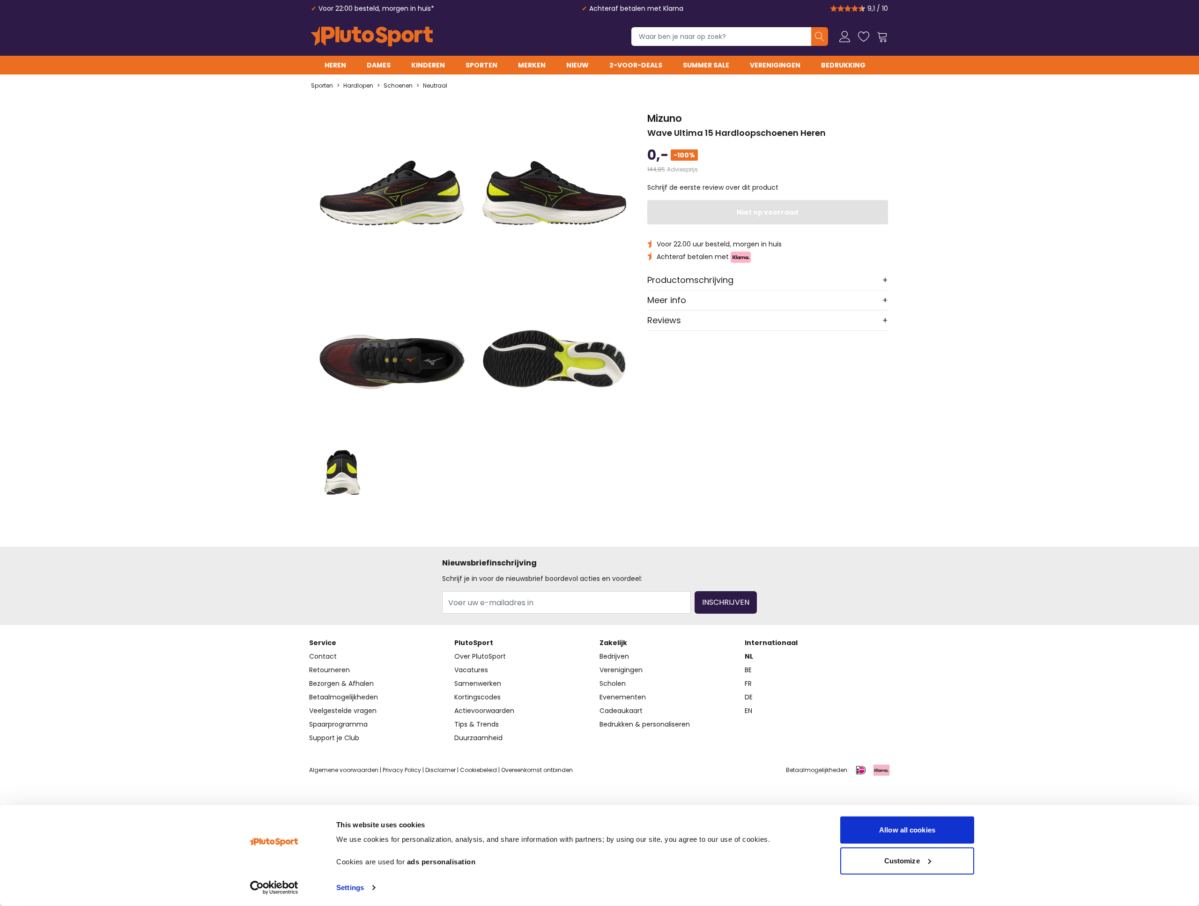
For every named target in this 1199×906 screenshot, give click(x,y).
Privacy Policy (402, 770)
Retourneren (329, 670)
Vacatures (471, 670)
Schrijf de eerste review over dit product (712, 187)
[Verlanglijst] (863, 36)
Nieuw (577, 65)
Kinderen (428, 65)
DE (749, 697)
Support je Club (334, 738)
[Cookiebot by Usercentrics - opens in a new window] (274, 888)
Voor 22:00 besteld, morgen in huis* (376, 8)
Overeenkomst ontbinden (537, 770)
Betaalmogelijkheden (343, 697)
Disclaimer (440, 770)
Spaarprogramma (338, 724)
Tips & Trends (476, 724)
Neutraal (435, 85)
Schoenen (398, 85)
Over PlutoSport (480, 656)
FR (748, 683)
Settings (350, 887)
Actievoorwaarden (484, 710)
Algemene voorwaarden (343, 770)
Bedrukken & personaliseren (645, 724)
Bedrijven (614, 656)
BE (748, 670)
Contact (323, 656)
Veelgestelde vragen (343, 710)
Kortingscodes (477, 697)
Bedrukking (843, 65)
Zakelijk (613, 642)
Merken (532, 65)
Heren (335, 65)
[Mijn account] (845, 36)
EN (748, 710)
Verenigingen (775, 65)
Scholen (613, 683)
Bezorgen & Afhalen (341, 683)
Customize (902, 860)
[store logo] (372, 36)
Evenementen (623, 697)
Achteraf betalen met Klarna (636, 8)
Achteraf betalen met (694, 256)
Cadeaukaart (621, 710)
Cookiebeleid (478, 770)
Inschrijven (725, 602)
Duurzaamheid (478, 738)
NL (749, 656)
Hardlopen (358, 85)
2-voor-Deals (635, 65)
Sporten (481, 65)
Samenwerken (477, 683)
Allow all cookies (907, 830)
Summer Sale (706, 65)
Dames (379, 65)
